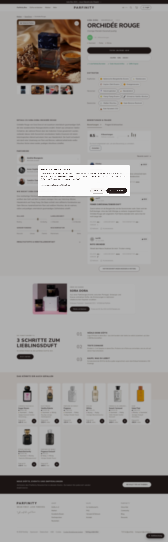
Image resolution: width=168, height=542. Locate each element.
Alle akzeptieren (116, 191)
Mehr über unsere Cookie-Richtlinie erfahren (56, 185)
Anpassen (98, 191)
